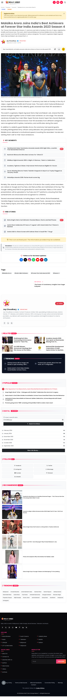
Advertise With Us (7, 660)
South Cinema (24, 636)
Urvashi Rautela (15, 591)
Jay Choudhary (11, 41)
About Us (4, 653)
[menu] (2, 2)
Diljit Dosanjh (17, 597)
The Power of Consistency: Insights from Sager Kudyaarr (49, 285)
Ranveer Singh (57, 594)
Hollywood (60, 597)
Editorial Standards (36, 683)
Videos (4, 669)
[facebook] (4, 323)
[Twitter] (25, 259)
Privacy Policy (8, 683)
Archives (4, 672)
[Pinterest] (41, 259)
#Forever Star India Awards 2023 (40, 273)
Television (23, 639)
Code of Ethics (40, 688)
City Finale (25, 594)
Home (2, 7)
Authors (4, 663)
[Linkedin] (45, 259)
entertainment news (26, 591)
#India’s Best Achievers (21, 273)
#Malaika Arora (6, 273)
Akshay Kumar (57, 591)
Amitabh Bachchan (35, 594)
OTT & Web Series (7, 645)
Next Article (37, 281)
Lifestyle (8, 7)
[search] (65, 2)
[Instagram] (29, 259)
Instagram (6, 600)
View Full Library (33, 450)
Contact (33, 685)
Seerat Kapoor (47, 591)
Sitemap (60, 683)
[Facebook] (21, 259)
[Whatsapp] (33, 259)
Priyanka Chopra (7, 597)
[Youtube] (37, 259)
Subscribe (61, 661)
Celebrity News (42, 636)
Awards (14, 7)
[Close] (64, 13)
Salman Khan (37, 591)
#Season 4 (56, 273)
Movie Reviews (6, 636)
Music (4, 639)
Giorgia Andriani (46, 594)
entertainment (36, 597)
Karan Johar (26, 597)
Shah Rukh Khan (7, 594)
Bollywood (5, 591)
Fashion (40, 642)
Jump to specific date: (10, 417)
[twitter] (8, 323)
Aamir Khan (17, 594)
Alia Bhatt (52, 597)
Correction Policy (50, 683)
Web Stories (5, 666)
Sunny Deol (45, 597)
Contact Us (5, 656)
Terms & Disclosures (21, 683)
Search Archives (33, 424)
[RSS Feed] (11, 323)
